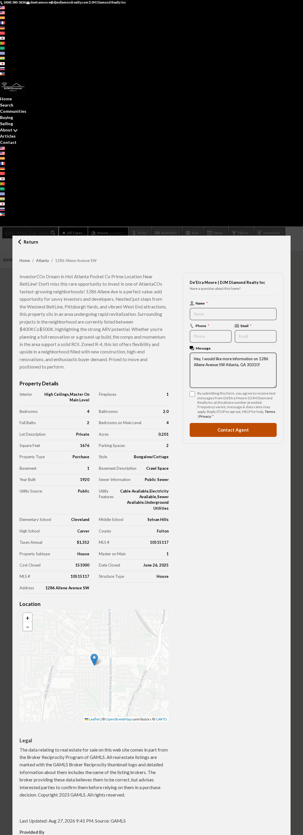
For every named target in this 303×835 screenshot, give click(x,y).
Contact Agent (233, 429)
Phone (202, 326)
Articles (8, 136)
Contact (8, 142)
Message (203, 348)
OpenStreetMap (118, 719)
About (6, 129)
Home (25, 260)
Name (202, 303)
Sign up (5, 78)
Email (246, 326)
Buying (6, 117)
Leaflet (94, 719)
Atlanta (42, 260)
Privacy (205, 416)
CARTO (161, 719)
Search (6, 104)
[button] (94, 660)
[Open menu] (1, 223)
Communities (13, 111)
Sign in (17, 78)
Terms (270, 411)
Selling (6, 123)
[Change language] (4, 7)
